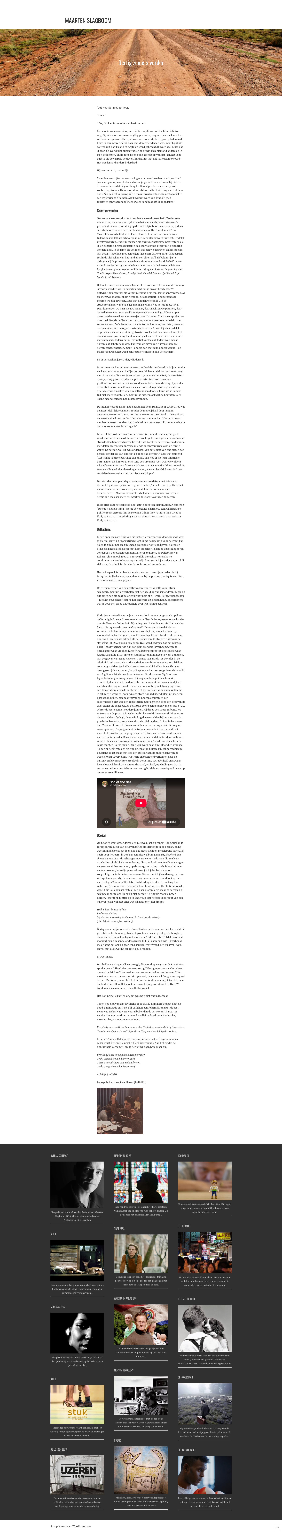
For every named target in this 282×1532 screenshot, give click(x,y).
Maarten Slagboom (88, 20)
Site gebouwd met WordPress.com (70, 1526)
